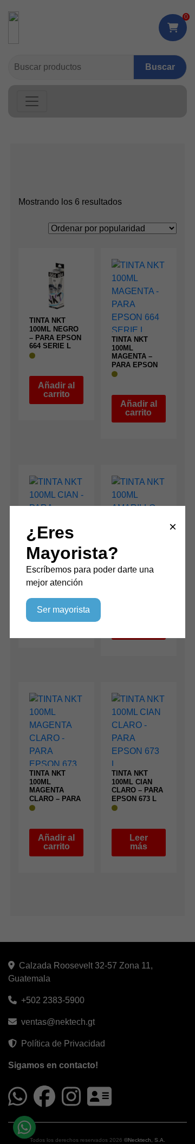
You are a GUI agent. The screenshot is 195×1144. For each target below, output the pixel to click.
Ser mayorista (63, 609)
